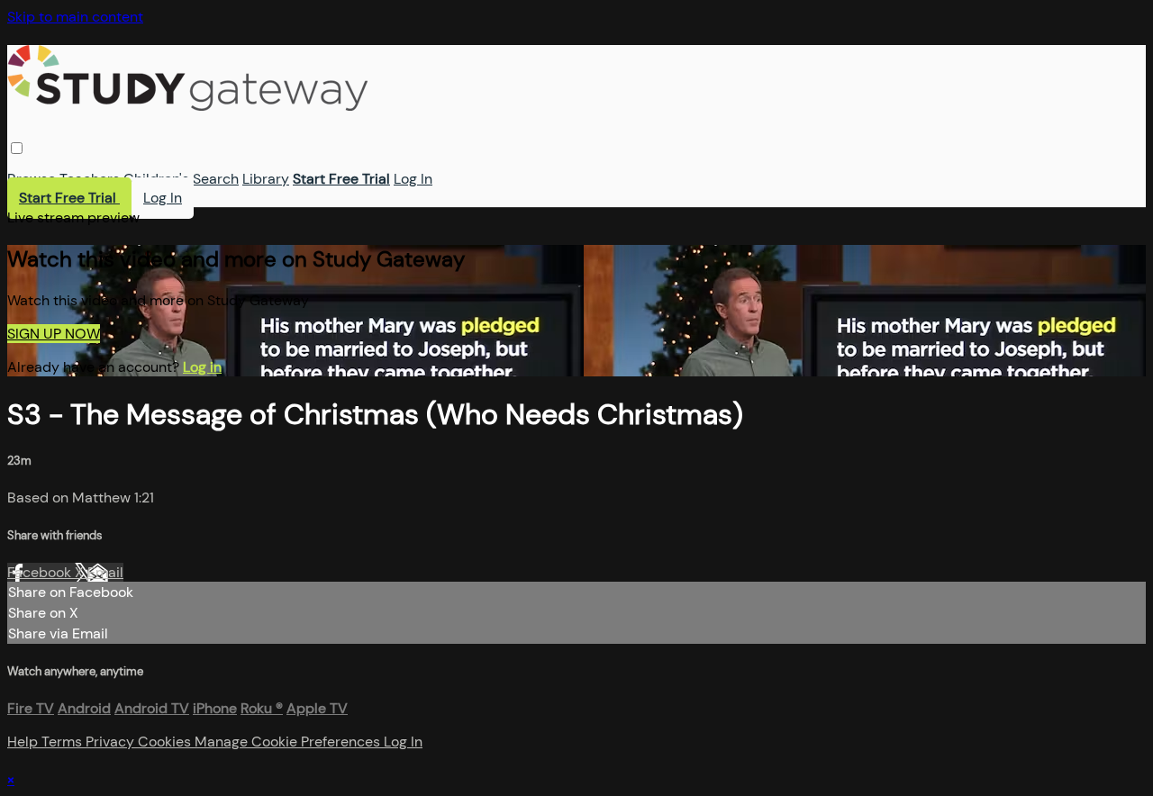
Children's (156, 178)
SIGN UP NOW (53, 333)
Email (105, 572)
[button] (17, 148)
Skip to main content (75, 16)
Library (265, 178)
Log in (202, 366)
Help (24, 741)
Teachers (89, 178)
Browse (31, 178)
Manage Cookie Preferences (289, 741)
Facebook (41, 572)
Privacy (112, 741)
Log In (413, 178)
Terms (63, 741)
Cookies (166, 741)
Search (216, 178)
